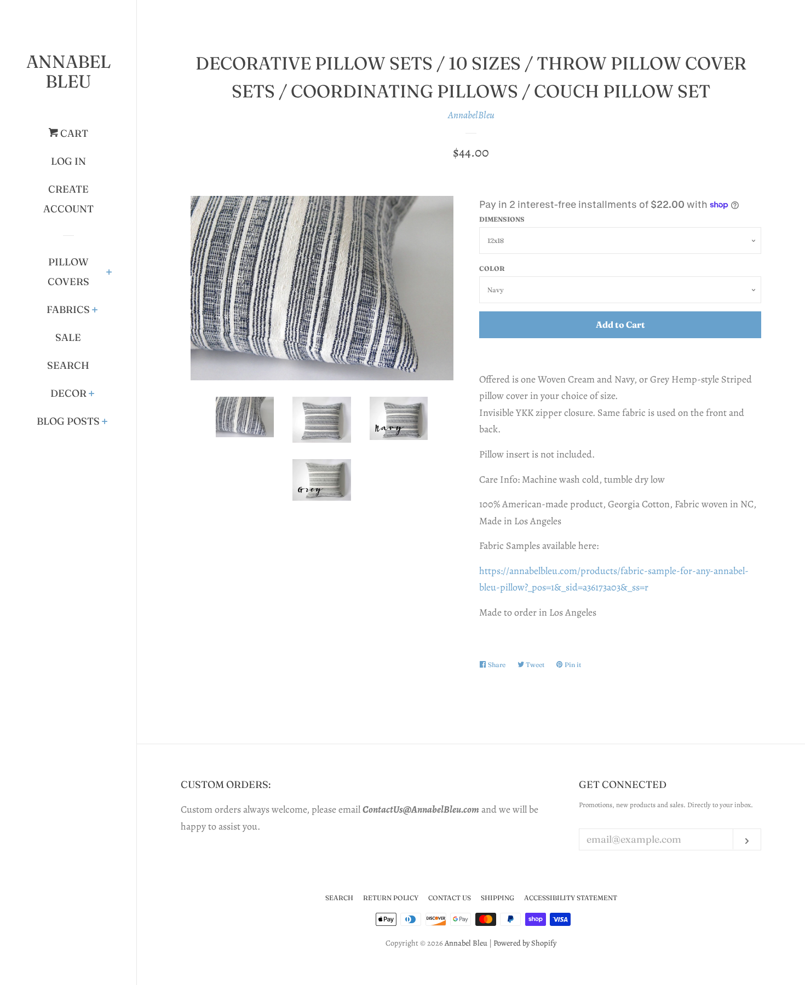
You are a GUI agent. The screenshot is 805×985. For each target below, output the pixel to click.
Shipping (497, 898)
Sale (68, 337)
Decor (68, 393)
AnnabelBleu (471, 114)
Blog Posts (68, 421)
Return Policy (390, 898)
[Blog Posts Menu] (105, 422)
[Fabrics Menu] (95, 311)
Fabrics (68, 309)
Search (68, 365)
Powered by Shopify (524, 942)
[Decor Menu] (92, 394)
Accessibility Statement (570, 898)
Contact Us (449, 898)
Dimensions (502, 219)
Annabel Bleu (68, 71)
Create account (68, 199)
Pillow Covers (68, 272)
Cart (73, 133)
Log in (68, 161)
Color (492, 268)
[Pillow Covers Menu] (109, 273)
